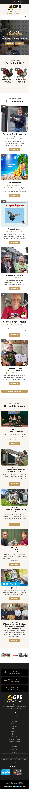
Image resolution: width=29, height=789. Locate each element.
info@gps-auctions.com (14, 13)
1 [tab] (13, 53)
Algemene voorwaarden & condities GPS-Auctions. (15, 759)
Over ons (15, 736)
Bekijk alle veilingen (14, 391)
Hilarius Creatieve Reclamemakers (16, 783)
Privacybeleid (15, 757)
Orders (15, 752)
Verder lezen (14, 443)
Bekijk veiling (14, 149)
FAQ (15, 754)
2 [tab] (15, 53)
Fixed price (15, 724)
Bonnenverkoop (15, 726)
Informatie (10, 43)
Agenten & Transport (15, 739)
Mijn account (15, 749)
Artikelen (15, 729)
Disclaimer (15, 762)
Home (15, 716)
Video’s (15, 734)
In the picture (15, 731)
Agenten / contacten (14, 681)
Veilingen (19, 43)
